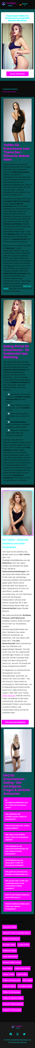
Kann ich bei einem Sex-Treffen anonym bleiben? (17, 827)
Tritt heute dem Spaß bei (15, 722)
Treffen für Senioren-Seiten (13, 998)
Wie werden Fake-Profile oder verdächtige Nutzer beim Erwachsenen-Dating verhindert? (16, 884)
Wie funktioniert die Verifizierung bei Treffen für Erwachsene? (16, 816)
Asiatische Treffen (9, 927)
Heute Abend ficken (10, 957)
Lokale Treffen (22, 974)
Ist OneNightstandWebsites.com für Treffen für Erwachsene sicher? (16, 804)
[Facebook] (10, 1034)
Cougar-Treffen (23, 945)
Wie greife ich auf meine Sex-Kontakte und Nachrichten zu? (16, 873)
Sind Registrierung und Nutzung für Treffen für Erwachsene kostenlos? (14, 862)
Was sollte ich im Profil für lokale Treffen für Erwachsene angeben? (16, 837)
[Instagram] (17, 1034)
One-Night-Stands (25, 986)
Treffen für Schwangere (11, 992)
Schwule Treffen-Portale (12, 962)
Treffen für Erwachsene (11, 980)
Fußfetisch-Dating (9, 951)
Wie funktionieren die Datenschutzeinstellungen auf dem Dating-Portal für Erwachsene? (16, 850)
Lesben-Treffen (8, 974)
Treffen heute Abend (22, 968)
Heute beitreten (17, 74)
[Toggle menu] (30, 4)
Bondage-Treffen (9, 945)
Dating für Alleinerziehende (13, 1004)
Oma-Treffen (7, 968)
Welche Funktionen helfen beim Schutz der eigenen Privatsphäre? (17, 906)
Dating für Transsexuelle (12, 1010)
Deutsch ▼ (25, 4)
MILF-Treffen (27, 980)
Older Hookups (8, 696)
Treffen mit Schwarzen (11, 939)
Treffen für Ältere (9, 986)
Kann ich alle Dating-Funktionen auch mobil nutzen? (17, 896)
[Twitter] (24, 1034)
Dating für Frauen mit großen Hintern (16, 933)
